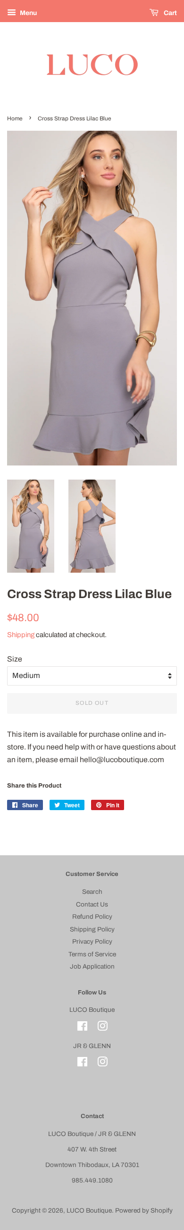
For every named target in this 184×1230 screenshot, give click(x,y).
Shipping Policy (92, 929)
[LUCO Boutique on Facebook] (82, 1028)
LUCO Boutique (89, 1210)
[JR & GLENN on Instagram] (102, 1063)
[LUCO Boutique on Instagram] (102, 1028)
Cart (169, 12)
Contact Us (92, 904)
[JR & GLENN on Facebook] (82, 1063)
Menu (27, 12)
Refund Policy (92, 916)
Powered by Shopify (144, 1210)
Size (14, 659)
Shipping (20, 635)
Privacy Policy (92, 941)
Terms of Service (92, 954)
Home (15, 118)
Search (92, 891)
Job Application (92, 966)
